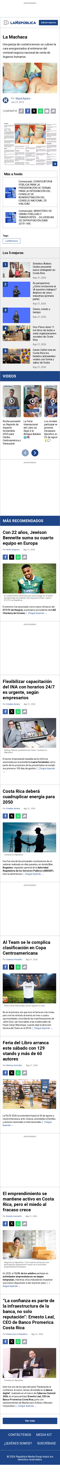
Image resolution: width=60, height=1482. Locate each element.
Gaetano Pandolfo (14, 959)
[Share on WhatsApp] (40, 111)
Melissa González (14, 1065)
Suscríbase (46, 1443)
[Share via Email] (46, 111)
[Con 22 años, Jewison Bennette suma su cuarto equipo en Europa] (29, 578)
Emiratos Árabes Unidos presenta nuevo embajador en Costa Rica (44, 268)
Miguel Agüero (23, 98)
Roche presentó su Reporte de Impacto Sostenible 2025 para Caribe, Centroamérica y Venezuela (12, 432)
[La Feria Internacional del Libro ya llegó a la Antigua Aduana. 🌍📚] (33, 401)
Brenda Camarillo (14, 1216)
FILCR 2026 (11, 1115)
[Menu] (6, 22)
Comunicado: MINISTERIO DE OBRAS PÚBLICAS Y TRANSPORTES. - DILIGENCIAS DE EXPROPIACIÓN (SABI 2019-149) (36, 217)
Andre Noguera (13, 550)
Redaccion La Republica (17, 1334)
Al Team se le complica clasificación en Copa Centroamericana (26, 948)
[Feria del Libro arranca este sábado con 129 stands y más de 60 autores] (29, 1094)
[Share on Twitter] (34, 111)
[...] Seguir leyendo (35, 613)
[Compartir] (53, 111)
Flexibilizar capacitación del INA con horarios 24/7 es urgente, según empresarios (29, 689)
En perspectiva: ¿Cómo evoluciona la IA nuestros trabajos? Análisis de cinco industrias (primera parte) (45, 291)
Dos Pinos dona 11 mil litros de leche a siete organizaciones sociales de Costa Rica (44, 333)
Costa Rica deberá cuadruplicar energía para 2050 (29, 797)
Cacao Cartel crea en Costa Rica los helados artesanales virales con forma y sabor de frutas (44, 356)
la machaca (11, 241)
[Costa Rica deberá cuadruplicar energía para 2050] (29, 837)
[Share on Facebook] (27, 111)
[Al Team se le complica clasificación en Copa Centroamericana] (29, 988)
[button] (48, 22)
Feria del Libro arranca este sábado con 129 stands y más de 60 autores (26, 1051)
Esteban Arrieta (13, 704)
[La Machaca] (30, 78)
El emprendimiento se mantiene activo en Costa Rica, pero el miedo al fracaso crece (28, 1201)
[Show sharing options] (54, 163)
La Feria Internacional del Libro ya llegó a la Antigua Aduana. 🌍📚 (32, 429)
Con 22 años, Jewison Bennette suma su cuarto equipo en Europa (28, 538)
